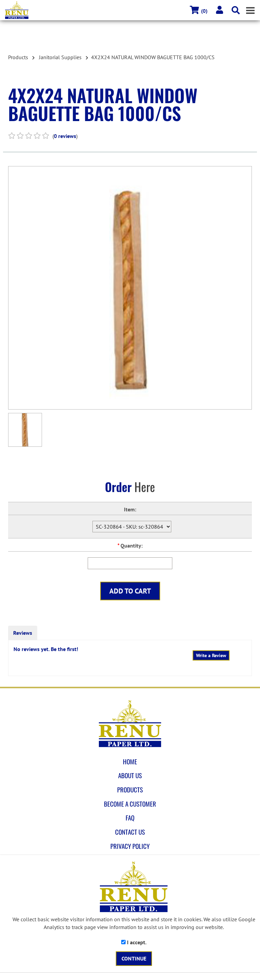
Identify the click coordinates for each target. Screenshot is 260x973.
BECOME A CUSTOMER (130, 804)
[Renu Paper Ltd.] (132, 10)
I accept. (136, 942)
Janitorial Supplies (60, 57)
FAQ (130, 817)
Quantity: (130, 545)
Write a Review (211, 655)
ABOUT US (130, 775)
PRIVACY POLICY (130, 846)
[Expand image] (130, 287)
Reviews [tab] (22, 632)
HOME (130, 761)
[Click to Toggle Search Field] (236, 10)
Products (18, 57)
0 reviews (65, 136)
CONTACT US (130, 832)
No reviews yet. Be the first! (46, 649)
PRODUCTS (130, 789)
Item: (130, 509)
